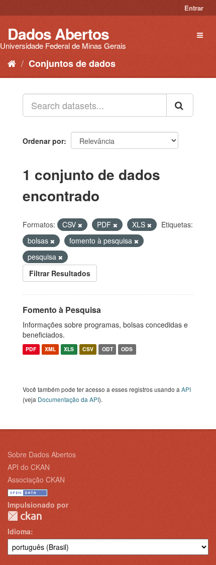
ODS (127, 349)
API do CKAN (29, 467)
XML (50, 349)
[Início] (12, 62)
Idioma (19, 531)
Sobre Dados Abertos (42, 454)
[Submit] (179, 105)
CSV (87, 349)
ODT (107, 349)
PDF (31, 349)
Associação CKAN (36, 479)
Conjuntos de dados (72, 63)
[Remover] (80, 225)
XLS (69, 349)
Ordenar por (43, 141)
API (186, 389)
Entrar (193, 8)
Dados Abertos (58, 33)
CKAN (25, 516)
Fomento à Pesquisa (62, 309)
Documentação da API (68, 399)
